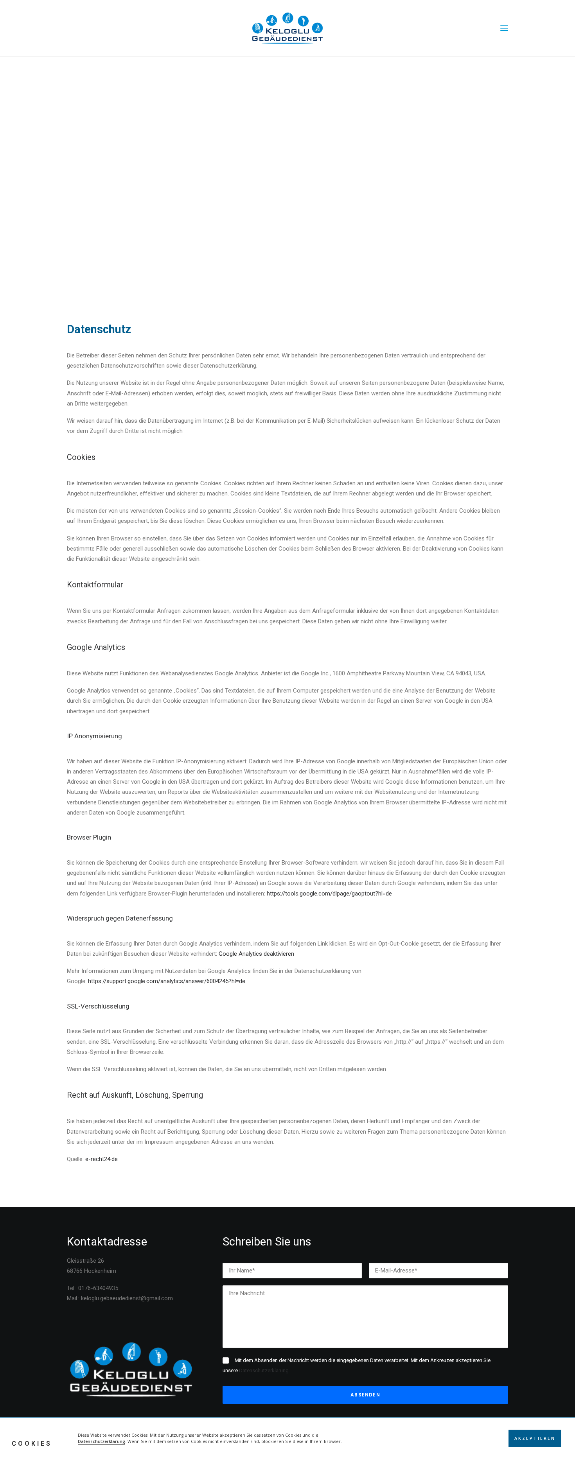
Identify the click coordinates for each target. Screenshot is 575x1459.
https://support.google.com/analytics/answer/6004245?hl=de (166, 981)
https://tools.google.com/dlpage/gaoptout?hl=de (329, 893)
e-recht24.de (101, 1159)
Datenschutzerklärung (101, 1441)
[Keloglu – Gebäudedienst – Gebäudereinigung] (287, 28)
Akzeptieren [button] (534, 1438)
